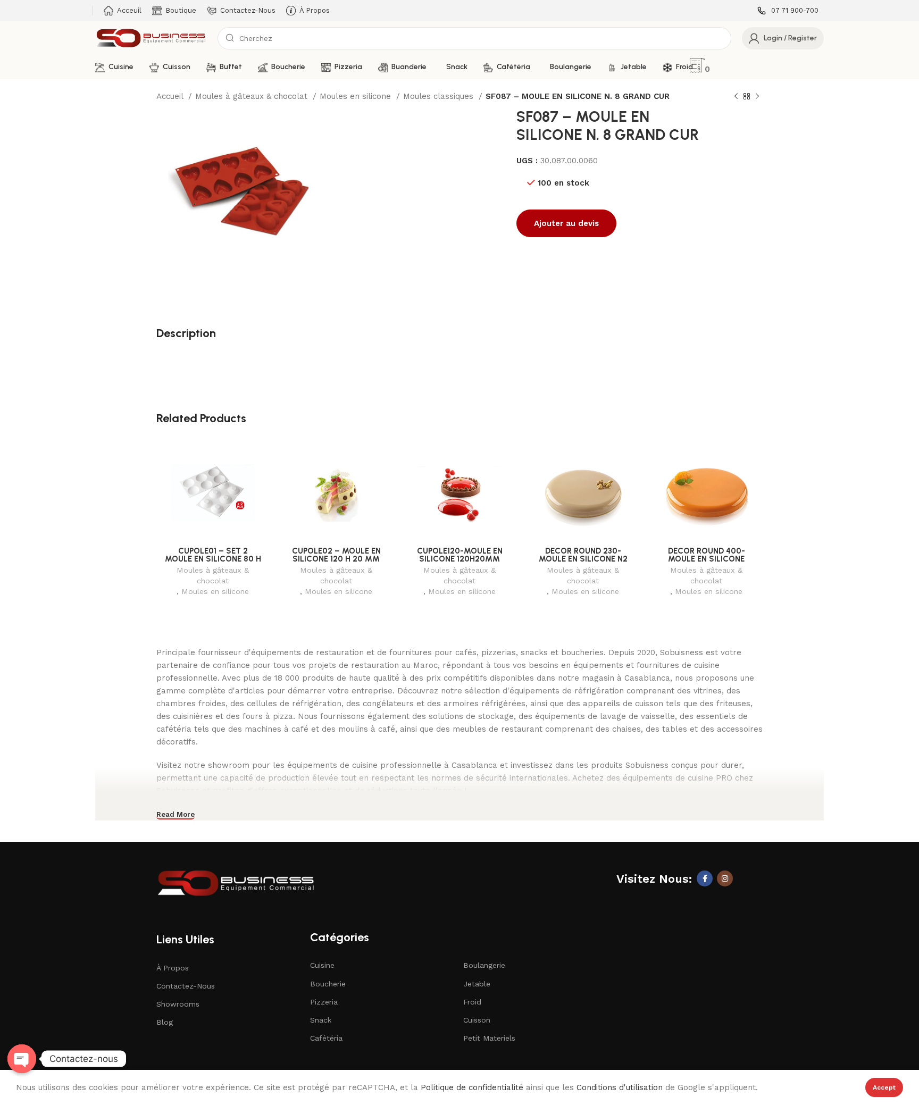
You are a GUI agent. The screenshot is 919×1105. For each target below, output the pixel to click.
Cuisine (322, 965)
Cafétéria (326, 1038)
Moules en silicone (357, 96)
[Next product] (757, 96)
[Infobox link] (787, 10)
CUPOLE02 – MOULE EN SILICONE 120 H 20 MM (336, 555)
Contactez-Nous (185, 986)
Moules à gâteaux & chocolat (252, 96)
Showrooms (177, 1004)
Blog (164, 1022)
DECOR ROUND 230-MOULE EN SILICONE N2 (583, 555)
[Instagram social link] (725, 878)
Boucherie (328, 984)
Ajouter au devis (566, 223)
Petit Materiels (489, 1038)
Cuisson (476, 1020)
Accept (884, 1087)
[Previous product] (736, 96)
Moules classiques (439, 96)
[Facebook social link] (705, 878)
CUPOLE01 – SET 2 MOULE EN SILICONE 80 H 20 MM (213, 559)
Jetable (476, 984)
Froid (472, 1002)
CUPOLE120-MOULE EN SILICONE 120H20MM (460, 555)
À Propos (172, 968)
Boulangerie (484, 965)
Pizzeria (324, 1002)
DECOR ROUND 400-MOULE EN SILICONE (706, 555)
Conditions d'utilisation (620, 1087)
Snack (320, 1020)
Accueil (171, 96)
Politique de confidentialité (472, 1087)
